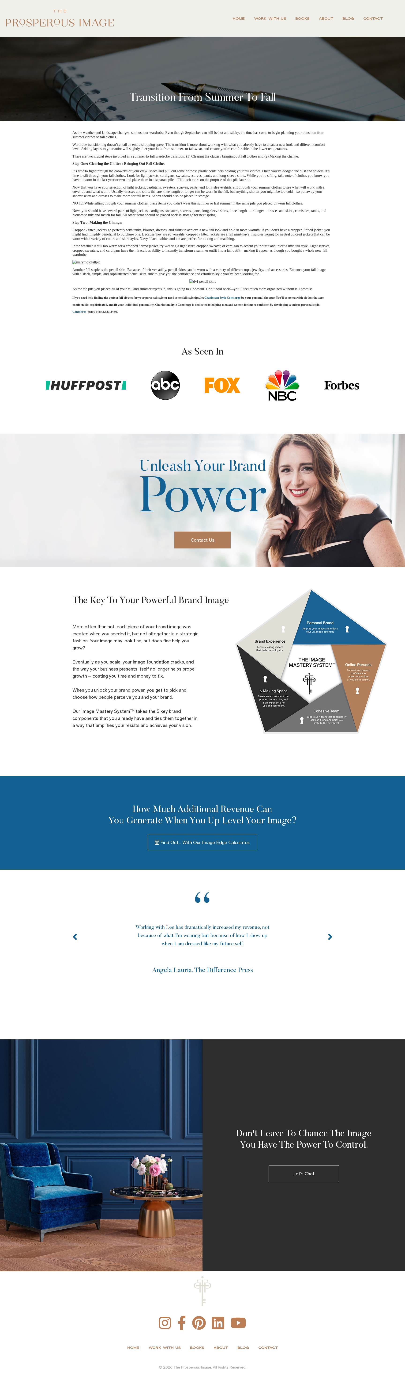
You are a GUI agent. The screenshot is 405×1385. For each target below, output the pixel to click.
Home (239, 18)
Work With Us (270, 18)
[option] (202, 934)
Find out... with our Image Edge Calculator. (204, 842)
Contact (373, 18)
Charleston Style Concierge (222, 297)
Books (302, 18)
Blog (348, 18)
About (326, 18)
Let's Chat (304, 1174)
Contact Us (202, 540)
